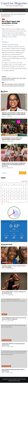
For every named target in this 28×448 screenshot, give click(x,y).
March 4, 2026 (10, 167)
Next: (13, 84)
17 (6, 195)
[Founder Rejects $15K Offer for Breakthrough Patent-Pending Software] (14, 333)
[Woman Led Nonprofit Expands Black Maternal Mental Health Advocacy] (14, 359)
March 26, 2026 (10, 141)
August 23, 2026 (10, 268)
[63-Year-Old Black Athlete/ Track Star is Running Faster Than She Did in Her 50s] (14, 281)
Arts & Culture (5, 262)
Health (3, 288)
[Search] (26, 10)
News (3, 19)
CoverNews (10, 380)
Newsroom (5, 116)
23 (2, 198)
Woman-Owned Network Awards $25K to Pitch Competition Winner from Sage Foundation (12, 138)
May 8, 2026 (10, 115)
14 (21, 192)
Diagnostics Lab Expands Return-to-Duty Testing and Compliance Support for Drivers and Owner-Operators (14, 113)
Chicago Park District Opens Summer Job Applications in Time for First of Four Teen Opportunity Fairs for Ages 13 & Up (14, 164)
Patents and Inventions (6, 340)
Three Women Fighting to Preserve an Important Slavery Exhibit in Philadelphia (14, 266)
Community (4, 314)
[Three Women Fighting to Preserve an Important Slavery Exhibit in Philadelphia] (14, 255)
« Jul (2, 203)
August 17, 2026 (10, 294)
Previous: (14, 78)
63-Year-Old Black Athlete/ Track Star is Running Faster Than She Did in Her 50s (14, 292)
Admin (4, 25)
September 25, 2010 (10, 25)
